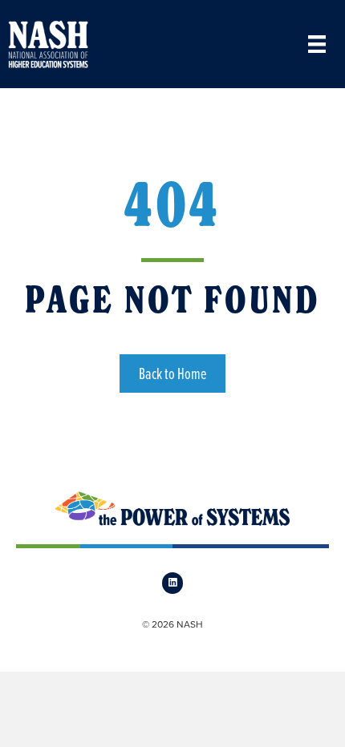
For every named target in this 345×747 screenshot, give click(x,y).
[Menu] (317, 44)
